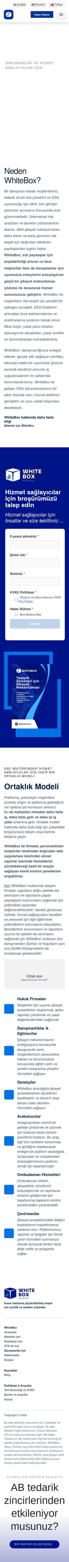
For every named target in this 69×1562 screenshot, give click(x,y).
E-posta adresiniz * (24, 536)
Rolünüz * (17, 573)
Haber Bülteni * (25, 611)
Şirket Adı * (18, 555)
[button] (61, 15)
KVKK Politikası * (35, 597)
